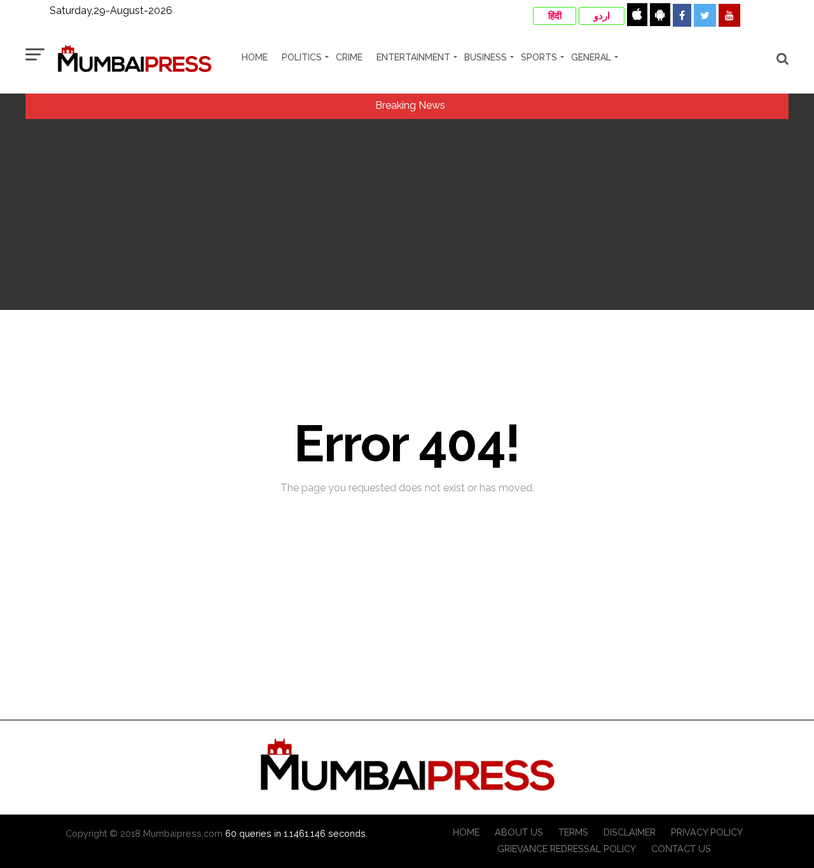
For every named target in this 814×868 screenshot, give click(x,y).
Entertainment (413, 57)
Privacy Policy (707, 832)
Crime (349, 57)
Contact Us (681, 848)
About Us (519, 832)
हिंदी (555, 16)
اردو (602, 16)
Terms (573, 832)
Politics (302, 57)
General (591, 57)
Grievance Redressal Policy (566, 848)
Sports (539, 57)
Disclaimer (630, 832)
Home (255, 57)
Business (485, 57)
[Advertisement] (407, 214)
